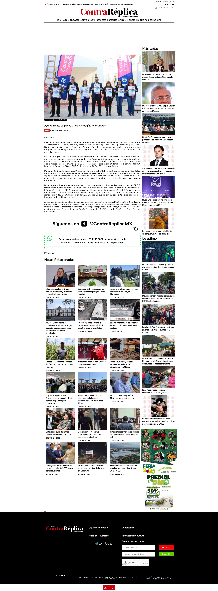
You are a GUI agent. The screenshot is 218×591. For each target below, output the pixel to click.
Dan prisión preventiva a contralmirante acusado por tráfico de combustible (90, 434)
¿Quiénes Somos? (162, 8)
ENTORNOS (112, 20)
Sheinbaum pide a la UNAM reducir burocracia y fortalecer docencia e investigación (59, 292)
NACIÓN (65, 20)
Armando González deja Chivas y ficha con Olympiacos (92, 363)
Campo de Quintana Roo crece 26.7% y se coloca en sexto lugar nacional (60, 364)
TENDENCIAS (155, 20)
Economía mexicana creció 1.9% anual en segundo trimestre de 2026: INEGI (123, 468)
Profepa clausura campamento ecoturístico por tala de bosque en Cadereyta (91, 468)
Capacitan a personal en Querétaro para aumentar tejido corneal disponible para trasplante (59, 399)
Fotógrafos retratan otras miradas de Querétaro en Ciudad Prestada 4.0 (124, 434)
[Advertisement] (92, 39)
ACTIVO (84, 20)
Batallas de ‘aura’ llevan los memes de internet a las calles (59, 433)
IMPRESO (131, 20)
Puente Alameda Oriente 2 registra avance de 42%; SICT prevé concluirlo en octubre (90, 325)
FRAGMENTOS (142, 20)
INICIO (58, 20)
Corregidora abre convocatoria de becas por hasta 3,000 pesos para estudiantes (59, 468)
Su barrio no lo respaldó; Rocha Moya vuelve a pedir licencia (123, 396)
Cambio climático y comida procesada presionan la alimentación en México (121, 364)
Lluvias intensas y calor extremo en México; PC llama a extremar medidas (124, 325)
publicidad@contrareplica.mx (158, 579)
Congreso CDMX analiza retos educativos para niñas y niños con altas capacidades (93, 4)
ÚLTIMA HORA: (52, 4)
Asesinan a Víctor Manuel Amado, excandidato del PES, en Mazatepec (124, 292)
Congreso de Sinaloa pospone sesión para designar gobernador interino (92, 292)
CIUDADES (74, 20)
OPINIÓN (122, 20)
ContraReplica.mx (109, 579)
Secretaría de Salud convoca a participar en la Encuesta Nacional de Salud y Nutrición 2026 (90, 399)
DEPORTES (101, 20)
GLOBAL (91, 20)
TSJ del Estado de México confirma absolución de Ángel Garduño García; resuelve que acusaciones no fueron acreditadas (59, 328)
